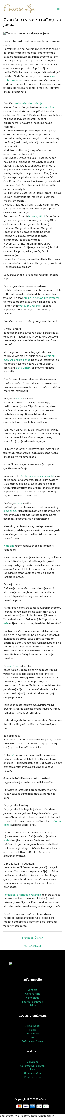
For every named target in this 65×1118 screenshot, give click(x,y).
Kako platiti (32, 997)
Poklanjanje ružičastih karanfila (22, 894)
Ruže (33, 1037)
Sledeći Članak (32, 946)
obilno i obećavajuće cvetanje (41, 298)
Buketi (32, 1029)
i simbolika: (48, 107)
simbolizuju (10, 511)
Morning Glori (36, 216)
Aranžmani (32, 1033)
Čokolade (32, 1061)
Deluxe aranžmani (32, 1041)
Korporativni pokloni (32, 1065)
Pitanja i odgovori (32, 1001)
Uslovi (32, 1005)
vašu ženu (12, 666)
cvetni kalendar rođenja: (28, 103)
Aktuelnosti (32, 1025)
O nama (32, 990)
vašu (6, 623)
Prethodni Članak (32, 937)
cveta (18, 398)
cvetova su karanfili (29, 305)
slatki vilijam (23, 367)
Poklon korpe (32, 1077)
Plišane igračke (32, 1073)
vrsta (6, 840)
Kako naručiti (32, 993)
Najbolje (8, 545)
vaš (12, 755)
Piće (32, 1069)
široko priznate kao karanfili (37, 476)
